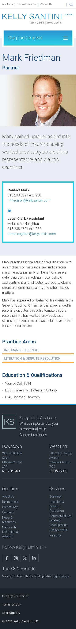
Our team (8, 512)
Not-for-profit (58, 530)
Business (55, 496)
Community (10, 507)
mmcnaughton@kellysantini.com (32, 234)
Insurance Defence (21, 350)
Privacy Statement (15, 596)
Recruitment (10, 501)
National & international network (10, 532)
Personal (55, 535)
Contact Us (46, 4)
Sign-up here (61, 576)
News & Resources (26, 4)
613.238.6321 (11, 471)
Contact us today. (33, 435)
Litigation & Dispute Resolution (32, 359)
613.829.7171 (58, 471)
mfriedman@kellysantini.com (29, 200)
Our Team (7, 4)
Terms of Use (11, 604)
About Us (8, 496)
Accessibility (11, 612)
